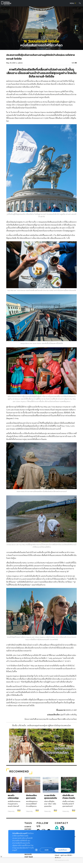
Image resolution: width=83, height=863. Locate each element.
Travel (11, 811)
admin (20, 63)
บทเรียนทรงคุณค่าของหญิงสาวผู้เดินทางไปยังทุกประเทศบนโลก (49, 725)
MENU (72, 3)
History (27, 829)
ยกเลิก (46, 850)
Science (27, 826)
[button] (80, 3)
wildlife (28, 854)
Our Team (28, 857)
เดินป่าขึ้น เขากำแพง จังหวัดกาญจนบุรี (68, 798)
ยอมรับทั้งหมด (62, 850)
